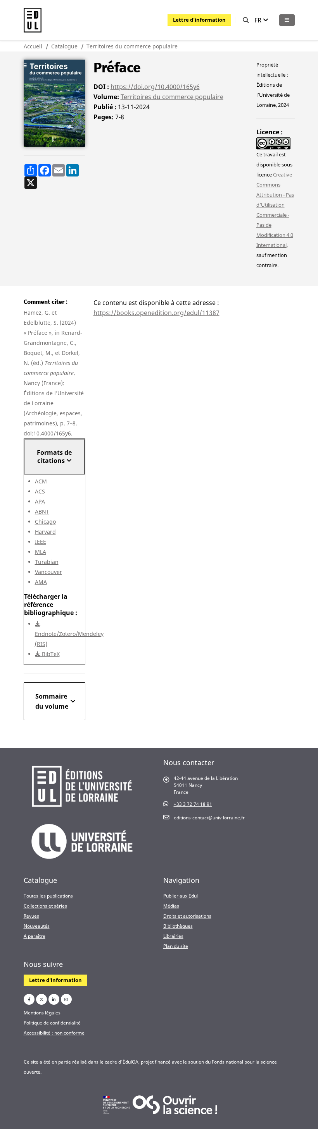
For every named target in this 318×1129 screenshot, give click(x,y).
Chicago (45, 521)
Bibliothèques (178, 926)
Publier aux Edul (180, 896)
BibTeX (50, 654)
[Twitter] (41, 999)
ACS (40, 491)
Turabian (47, 561)
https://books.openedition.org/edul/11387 (156, 312)
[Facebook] (29, 999)
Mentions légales (42, 1012)
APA (40, 501)
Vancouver (48, 572)
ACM (41, 481)
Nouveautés (37, 926)
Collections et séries (45, 906)
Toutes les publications (48, 896)
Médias (171, 906)
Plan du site (175, 946)
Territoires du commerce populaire (132, 46)
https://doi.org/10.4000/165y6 (155, 86)
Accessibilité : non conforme (54, 1033)
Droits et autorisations (187, 916)
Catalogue (64, 46)
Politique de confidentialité (52, 1022)
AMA (41, 582)
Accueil (33, 46)
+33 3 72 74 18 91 (193, 804)
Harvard (45, 531)
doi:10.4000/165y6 (47, 433)
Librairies (173, 936)
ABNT (42, 511)
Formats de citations (54, 456)
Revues (31, 916)
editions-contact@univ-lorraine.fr (209, 817)
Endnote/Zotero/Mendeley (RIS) (69, 639)
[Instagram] (66, 999)
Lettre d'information (199, 19)
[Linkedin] (53, 999)
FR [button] (258, 20)
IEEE (40, 541)
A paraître (34, 936)
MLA (40, 551)
